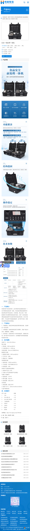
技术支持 (3, 513)
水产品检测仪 (13, 519)
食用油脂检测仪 (23, 521)
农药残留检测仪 (4, 517)
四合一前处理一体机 (9, 415)
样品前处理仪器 (18, 17)
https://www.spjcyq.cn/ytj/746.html (14, 412)
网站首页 (3, 511)
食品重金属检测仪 (14, 521)
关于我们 (8, 513)
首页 (9, 17)
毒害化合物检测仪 (4, 521)
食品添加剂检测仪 (23, 519)
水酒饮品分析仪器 (4, 523)
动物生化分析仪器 (23, 523)
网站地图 (20, 513)
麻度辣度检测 (4, 525)
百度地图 (25, 513)
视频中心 (25, 511)
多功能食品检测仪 (14, 517)
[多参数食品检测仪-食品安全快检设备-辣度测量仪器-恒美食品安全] (7, 2)
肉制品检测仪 (22, 517)
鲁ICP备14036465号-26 (22, 529)
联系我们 (14, 513)
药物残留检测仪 (4, 519)
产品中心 (12, 17)
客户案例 (20, 511)
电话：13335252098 (6, 56)
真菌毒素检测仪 (13, 523)
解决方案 (14, 511)
